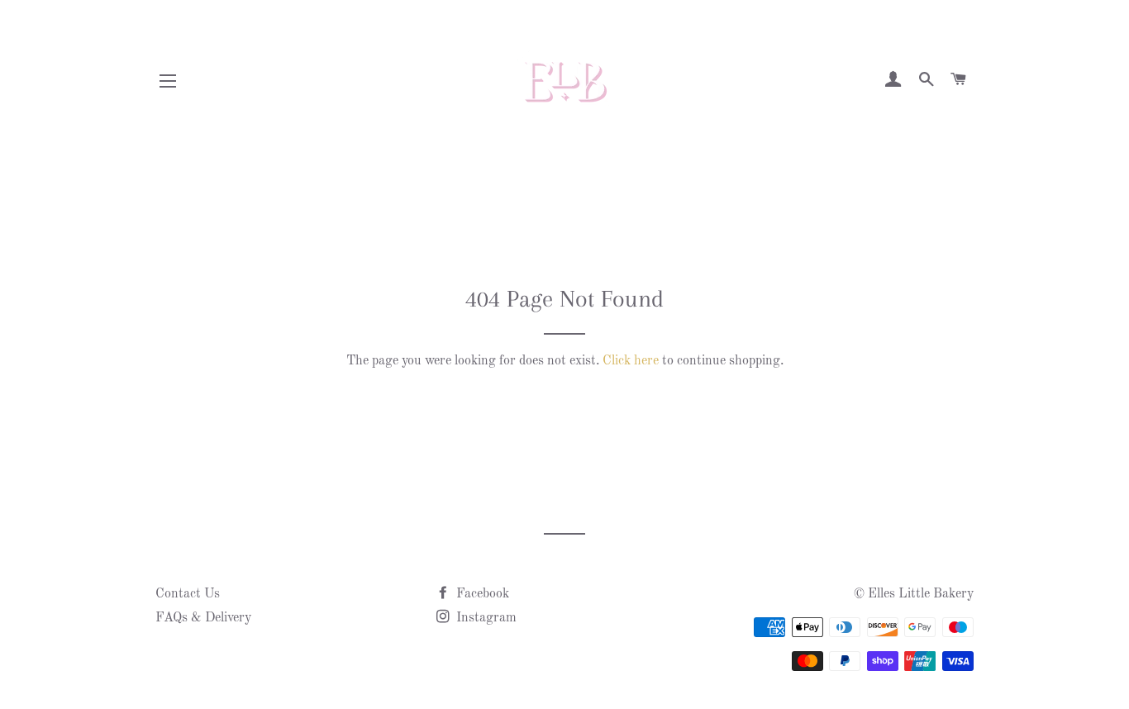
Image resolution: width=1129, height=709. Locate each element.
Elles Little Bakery (921, 594)
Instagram (485, 618)
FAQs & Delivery (203, 618)
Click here (631, 361)
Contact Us (187, 594)
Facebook (481, 594)
